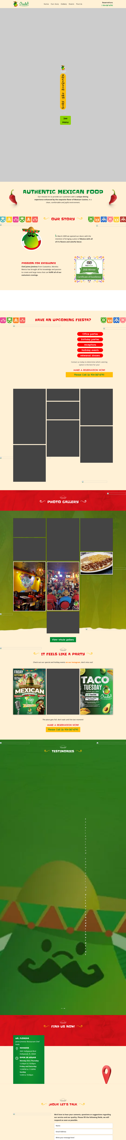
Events (71, 4)
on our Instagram (73, 662)
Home (46, 4)
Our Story (55, 4)
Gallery (64, 4)
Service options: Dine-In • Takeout (63, 91)
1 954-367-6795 (107, 5)
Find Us (79, 4)
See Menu (65, 120)
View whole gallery (63, 639)
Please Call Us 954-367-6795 (89, 374)
